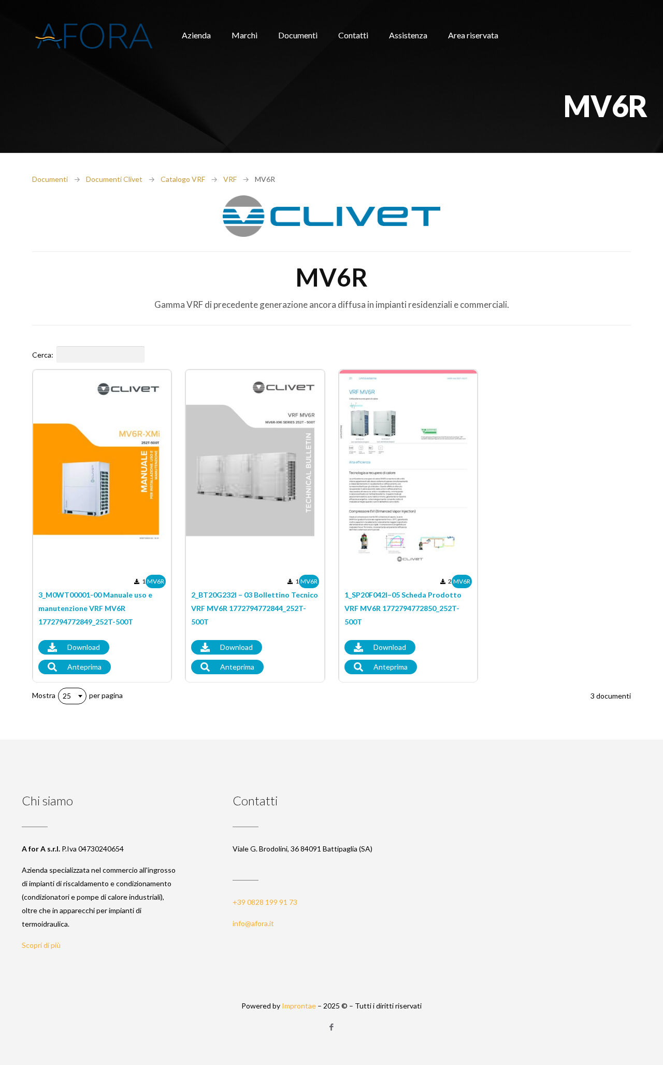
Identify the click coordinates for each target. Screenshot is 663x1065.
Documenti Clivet (114, 179)
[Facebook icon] (332, 1026)
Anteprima (84, 666)
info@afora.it (253, 923)
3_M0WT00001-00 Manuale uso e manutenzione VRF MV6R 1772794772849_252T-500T (95, 608)
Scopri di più (41, 945)
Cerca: (42, 354)
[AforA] (94, 35)
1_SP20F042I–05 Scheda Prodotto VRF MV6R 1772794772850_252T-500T (403, 608)
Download (83, 647)
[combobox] (72, 696)
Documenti (50, 179)
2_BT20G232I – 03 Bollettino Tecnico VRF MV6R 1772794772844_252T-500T (254, 608)
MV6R (155, 581)
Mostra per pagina (77, 695)
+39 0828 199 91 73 (265, 902)
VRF (230, 179)
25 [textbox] (67, 695)
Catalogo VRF (183, 179)
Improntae (299, 1005)
